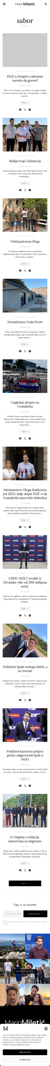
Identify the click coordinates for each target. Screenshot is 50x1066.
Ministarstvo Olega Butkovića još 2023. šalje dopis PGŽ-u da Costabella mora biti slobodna (25, 494)
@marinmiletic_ (23, 971)
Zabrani (25, 1059)
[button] (46, 1028)
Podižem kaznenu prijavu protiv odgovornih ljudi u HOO (25, 755)
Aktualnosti (20, 71)
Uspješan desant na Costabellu (25, 404)
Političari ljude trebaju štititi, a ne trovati (25, 669)
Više (23, 103)
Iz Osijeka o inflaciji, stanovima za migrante (25, 839)
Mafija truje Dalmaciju (25, 161)
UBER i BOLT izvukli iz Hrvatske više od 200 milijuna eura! (25, 582)
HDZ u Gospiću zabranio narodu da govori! (25, 78)
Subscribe (34, 914)
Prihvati (25, 1052)
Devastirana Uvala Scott (25, 322)
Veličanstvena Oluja (25, 241)
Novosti (31, 71)
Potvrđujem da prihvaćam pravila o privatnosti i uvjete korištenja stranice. (25, 923)
